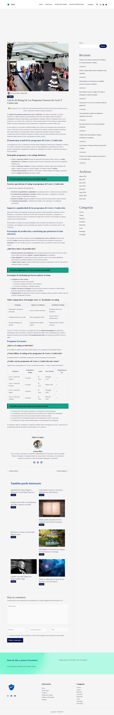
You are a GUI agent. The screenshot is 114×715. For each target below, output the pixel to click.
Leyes (81, 228)
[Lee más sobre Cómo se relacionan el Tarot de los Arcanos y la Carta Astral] (52, 567)
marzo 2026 (82, 192)
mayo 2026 (82, 186)
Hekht (13, 4)
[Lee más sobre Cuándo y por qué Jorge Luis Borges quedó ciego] (24, 566)
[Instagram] (100, 4)
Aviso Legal (45, 690)
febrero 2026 (82, 195)
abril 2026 (82, 189)
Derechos (82, 218)
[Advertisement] (57, 22)
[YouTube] (106, 4)
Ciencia (81, 212)
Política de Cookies (47, 695)
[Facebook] (103, 4)
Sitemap (44, 699)
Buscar (81, 43)
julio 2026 (82, 179)
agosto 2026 (82, 176)
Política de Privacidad (48, 697)
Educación (82, 225)
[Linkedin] (41, 462)
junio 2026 (82, 182)
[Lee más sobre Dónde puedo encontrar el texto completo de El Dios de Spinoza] (52, 508)
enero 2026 (82, 199)
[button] (90, 4)
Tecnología (82, 234)
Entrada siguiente (62, 471)
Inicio (8, 42)
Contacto (44, 692)
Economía (82, 221)
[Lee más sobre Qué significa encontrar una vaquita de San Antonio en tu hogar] (52, 538)
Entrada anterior (12, 471)
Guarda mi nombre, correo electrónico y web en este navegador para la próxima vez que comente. (37, 635)
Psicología (82, 231)
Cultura (14, 42)
